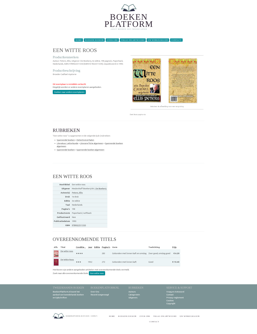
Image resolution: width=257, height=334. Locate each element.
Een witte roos (97, 273)
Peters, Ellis (77, 193)
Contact (176, 40)
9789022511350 (79, 225)
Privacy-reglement (175, 297)
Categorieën (134, 295)
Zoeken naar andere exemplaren (69, 92)
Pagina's (106, 247)
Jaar (90, 247)
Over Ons (112, 40)
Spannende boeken (66, 140)
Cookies (170, 300)
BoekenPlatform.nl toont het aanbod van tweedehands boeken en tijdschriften (68, 295)
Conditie (80, 247)
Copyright (170, 303)
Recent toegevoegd (100, 295)
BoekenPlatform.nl (105, 287)
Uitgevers (132, 297)
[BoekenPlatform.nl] (129, 18)
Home (79, 40)
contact (94, 316)
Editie (97, 247)
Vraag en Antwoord (132, 40)
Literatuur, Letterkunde (67, 143)
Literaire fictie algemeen (91, 143)
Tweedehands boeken (68, 287)
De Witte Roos (67, 259)
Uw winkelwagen (158, 40)
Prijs (174, 247)
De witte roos (67, 251)
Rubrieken (135, 287)
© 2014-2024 (85, 316)
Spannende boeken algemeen (90, 150)
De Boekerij (100, 188)
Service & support (179, 287)
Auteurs (132, 292)
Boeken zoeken (94, 40)
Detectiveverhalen (85, 140)
